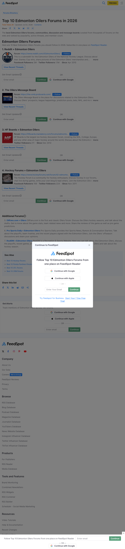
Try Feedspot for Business (52, 298)
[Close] (89, 245)
